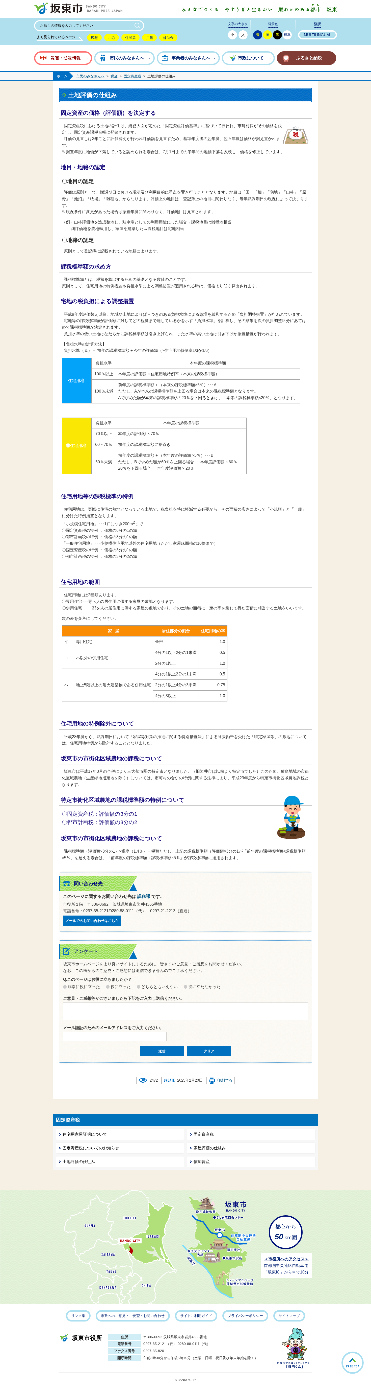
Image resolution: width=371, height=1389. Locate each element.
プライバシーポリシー (245, 1316)
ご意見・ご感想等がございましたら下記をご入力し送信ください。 (123, 998)
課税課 (143, 896)
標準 (287, 35)
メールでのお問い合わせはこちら (92, 921)
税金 (114, 76)
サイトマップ (289, 1316)
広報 (94, 38)
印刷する (224, 1080)
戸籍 (149, 38)
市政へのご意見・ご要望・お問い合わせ (133, 1316)
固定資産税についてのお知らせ (91, 1148)
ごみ (111, 38)
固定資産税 (132, 76)
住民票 (130, 38)
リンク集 (78, 1316)
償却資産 (202, 1161)
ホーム (62, 76)
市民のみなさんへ (90, 76)
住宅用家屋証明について (85, 1134)
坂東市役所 (87, 1337)
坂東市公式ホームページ (78, 9)
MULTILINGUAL (317, 35)
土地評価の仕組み (79, 1161)
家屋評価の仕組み (210, 1148)
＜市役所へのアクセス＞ (286, 1259)
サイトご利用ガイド (196, 1316)
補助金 (168, 38)
